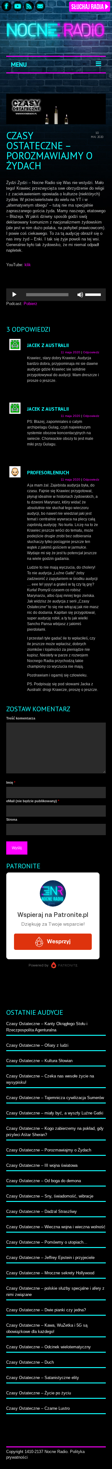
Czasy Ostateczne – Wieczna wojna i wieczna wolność (55, 1226)
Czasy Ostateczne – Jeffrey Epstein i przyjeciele (50, 1257)
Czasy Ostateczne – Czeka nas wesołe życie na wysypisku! (50, 1079)
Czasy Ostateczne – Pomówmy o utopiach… (46, 1242)
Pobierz (30, 303)
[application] (56, 294)
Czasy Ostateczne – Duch (30, 1362)
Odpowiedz (91, 352)
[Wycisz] (80, 295)
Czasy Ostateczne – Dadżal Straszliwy (41, 1211)
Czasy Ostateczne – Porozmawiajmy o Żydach (48, 1150)
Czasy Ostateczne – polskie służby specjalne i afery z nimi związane (55, 1291)
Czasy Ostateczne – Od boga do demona (43, 1180)
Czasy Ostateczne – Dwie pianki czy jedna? (46, 1310)
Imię (10, 782)
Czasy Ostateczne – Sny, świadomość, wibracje (49, 1196)
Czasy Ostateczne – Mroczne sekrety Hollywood (50, 1273)
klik (28, 264)
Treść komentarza (20, 718)
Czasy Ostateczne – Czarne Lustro (38, 1408)
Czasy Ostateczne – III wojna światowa (41, 1165)
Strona (11, 819)
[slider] (94, 294)
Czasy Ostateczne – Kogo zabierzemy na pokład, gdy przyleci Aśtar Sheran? (55, 1131)
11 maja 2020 (70, 352)
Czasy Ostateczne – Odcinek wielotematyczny (48, 1347)
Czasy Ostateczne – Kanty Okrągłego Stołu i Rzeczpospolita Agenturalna (46, 1026)
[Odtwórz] (14, 295)
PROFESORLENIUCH (48, 472)
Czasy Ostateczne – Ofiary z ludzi (37, 1045)
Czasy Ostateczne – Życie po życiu (38, 1393)
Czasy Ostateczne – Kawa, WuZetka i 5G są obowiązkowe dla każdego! (46, 1328)
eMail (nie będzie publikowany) (32, 801)
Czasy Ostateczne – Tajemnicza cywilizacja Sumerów (55, 1097)
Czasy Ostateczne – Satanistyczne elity (42, 1377)
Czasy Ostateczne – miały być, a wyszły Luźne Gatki (54, 1113)
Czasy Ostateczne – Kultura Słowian (39, 1060)
